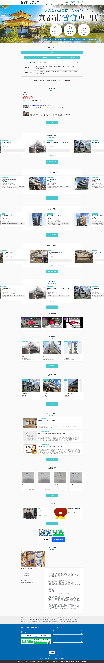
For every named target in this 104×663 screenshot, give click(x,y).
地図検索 (59, 57)
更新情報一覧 (52, 122)
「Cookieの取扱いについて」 (70, 661)
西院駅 (59, 66)
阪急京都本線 (37, 621)
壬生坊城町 (70, 619)
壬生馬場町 (40, 619)
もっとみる (52, 495)
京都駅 (63, 66)
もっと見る (52, 459)
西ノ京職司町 (35, 619)
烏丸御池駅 (55, 66)
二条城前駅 (50, 66)
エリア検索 (31, 57)
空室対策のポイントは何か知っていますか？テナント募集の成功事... (41, 105)
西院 (43, 622)
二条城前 (36, 622)
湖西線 (73, 621)
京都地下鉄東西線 (32, 621)
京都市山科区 (75, 71)
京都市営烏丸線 (47, 621)
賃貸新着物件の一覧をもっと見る (52, 366)
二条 (31, 622)
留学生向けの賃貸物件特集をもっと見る (52, 307)
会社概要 (66, 4)
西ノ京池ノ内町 (75, 619)
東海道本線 (65, 621)
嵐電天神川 (56, 622)
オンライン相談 (79, 4)
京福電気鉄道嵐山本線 (54, 621)
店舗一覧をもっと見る (52, 271)
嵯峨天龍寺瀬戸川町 (61, 619)
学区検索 (73, 57)
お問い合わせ (72, 4)
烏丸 (34, 622)
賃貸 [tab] (52, 52)
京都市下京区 (42, 71)
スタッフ (54, 630)
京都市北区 (42, 73)
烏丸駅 (46, 66)
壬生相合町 (45, 619)
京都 (46, 622)
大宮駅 (36, 66)
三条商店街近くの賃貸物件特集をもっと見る (52, 161)
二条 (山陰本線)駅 (41, 66)
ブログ (54, 635)
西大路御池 (51, 622)
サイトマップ (63, 655)
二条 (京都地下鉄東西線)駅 (69, 66)
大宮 (29, 622)
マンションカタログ (43, 655)
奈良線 (75, 621)
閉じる (84, 661)
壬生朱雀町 (31, 619)
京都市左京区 (70, 71)
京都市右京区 (48, 71)
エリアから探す (53, 4)
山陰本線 (42, 621)
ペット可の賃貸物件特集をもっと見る (52, 198)
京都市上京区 (54, 71)
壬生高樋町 (49, 619)
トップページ (55, 627)
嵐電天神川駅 (42, 68)
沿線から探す (60, 4)
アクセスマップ (55, 638)
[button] (50, 155)
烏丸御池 (40, 622)
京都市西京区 (37, 73)
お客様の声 (55, 633)
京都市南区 (65, 71)
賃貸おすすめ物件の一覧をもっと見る (52, 404)
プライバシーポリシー (55, 655)
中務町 (66, 619)
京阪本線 (60, 621)
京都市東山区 (59, 71)
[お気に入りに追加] (44, 142)
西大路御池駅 (37, 68)
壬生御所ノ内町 (54, 619)
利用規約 (49, 655)
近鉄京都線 (69, 621)
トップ (47, 4)
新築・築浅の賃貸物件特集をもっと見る (52, 235)
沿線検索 (45, 57)
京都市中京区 (37, 71)
